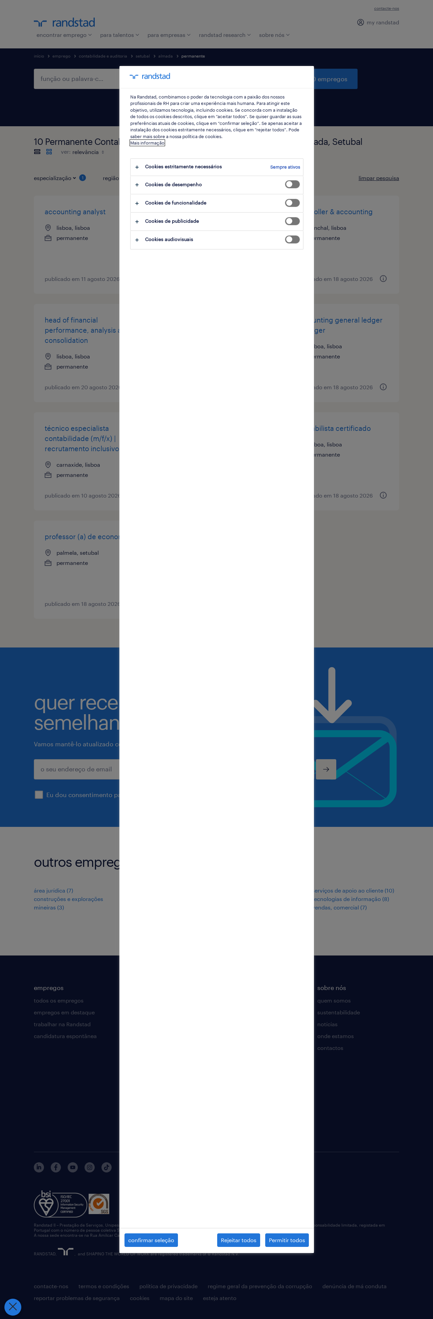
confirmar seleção (151, 1240)
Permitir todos (287, 1240)
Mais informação (147, 143)
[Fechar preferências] (12, 1307)
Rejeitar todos (238, 1240)
